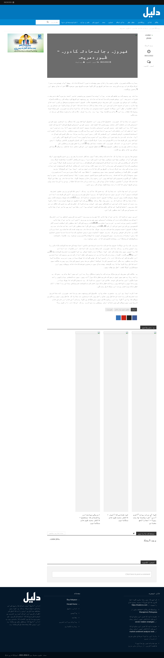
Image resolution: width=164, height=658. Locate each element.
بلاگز (156, 22)
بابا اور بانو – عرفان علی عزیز (142, 636)
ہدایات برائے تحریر (68, 622)
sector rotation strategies (144, 622)
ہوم (158, 28)
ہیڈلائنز (141, 22)
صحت (103, 22)
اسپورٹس (95, 22)
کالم (150, 22)
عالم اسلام (120, 22)
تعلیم (110, 22)
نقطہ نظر (131, 22)
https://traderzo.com (139, 605)
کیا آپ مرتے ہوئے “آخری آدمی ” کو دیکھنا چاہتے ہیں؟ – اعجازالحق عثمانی (144, 519)
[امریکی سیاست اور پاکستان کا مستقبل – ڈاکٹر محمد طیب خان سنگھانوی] (87, 422)
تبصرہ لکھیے (149, 66)
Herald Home (72, 604)
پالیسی (74, 613)
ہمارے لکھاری (71, 626)
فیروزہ (109, 309)
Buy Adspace (72, 600)
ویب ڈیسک (149, 45)
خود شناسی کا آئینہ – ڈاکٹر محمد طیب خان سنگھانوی (117, 517)
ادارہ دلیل (72, 608)
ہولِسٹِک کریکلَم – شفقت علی (145, 609)
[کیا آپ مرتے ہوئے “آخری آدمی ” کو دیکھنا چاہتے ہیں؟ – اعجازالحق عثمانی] (144, 422)
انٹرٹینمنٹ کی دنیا (69, 22)
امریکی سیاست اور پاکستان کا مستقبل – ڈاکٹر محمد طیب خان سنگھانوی (89, 519)
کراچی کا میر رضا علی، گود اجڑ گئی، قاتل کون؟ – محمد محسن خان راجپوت (142, 602)
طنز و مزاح (85, 22)
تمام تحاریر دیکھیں (56, 533)
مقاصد (74, 617)
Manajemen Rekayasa (148, 612)
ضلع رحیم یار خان (122, 309)
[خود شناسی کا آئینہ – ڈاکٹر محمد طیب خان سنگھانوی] (116, 422)
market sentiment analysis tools (142, 631)
